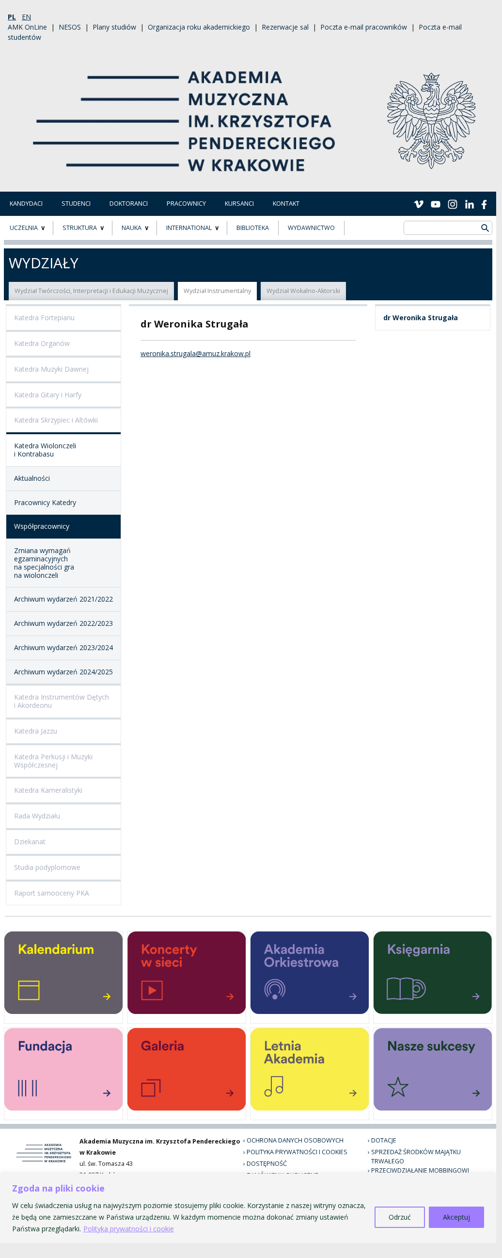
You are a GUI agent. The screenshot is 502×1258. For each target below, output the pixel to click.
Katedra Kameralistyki (48, 790)
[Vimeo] (419, 203)
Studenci (76, 203)
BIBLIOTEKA (252, 228)
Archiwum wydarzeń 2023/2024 (63, 647)
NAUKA (131, 228)
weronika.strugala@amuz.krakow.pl (196, 353)
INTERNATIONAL (189, 228)
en (26, 16)
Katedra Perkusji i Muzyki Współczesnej (53, 760)
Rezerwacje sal (285, 27)
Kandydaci (26, 203)
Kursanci (239, 203)
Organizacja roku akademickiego (199, 27)
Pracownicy (186, 203)
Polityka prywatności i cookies (297, 1152)
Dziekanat (30, 841)
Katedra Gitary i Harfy (47, 394)
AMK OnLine (27, 27)
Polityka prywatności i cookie (128, 1228)
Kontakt (286, 203)
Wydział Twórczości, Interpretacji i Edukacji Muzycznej (91, 291)
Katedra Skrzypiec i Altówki (56, 420)
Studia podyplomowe (47, 867)
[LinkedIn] (469, 203)
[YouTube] (435, 203)
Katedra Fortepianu (44, 317)
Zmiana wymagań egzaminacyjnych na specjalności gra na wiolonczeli (44, 562)
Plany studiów (114, 27)
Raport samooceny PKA (51, 893)
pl (12, 16)
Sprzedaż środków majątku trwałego (416, 1156)
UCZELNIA (24, 228)
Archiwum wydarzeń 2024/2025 (63, 671)
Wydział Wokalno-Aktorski (303, 291)
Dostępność (267, 1164)
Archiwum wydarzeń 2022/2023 (63, 623)
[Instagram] (452, 203)
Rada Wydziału (37, 815)
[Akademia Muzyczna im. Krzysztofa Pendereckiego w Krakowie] (185, 115)
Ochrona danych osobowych (295, 1140)
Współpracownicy (41, 526)
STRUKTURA (80, 228)
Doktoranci (129, 203)
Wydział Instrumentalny (217, 291)
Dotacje (383, 1140)
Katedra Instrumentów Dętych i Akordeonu (61, 701)
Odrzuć (400, 1217)
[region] (248, 1208)
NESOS (70, 27)
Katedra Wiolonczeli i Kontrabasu (45, 449)
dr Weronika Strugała (420, 317)
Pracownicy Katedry (45, 502)
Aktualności (32, 478)
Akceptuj (456, 1217)
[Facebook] (484, 203)
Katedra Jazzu (35, 730)
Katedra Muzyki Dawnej (51, 369)
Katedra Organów (42, 343)
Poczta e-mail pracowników (363, 27)
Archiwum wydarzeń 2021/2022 (63, 599)
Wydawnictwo (311, 228)
